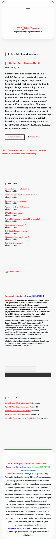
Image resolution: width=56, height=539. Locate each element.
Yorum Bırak (35, 137)
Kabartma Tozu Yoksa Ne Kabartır (17, 411)
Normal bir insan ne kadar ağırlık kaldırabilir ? (22, 219)
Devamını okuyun (16, 137)
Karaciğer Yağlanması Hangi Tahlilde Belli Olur (22, 418)
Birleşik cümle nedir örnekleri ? (17, 231)
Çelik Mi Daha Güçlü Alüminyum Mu (18, 403)
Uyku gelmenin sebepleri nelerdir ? (18, 189)
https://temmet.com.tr (34, 150)
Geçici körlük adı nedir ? (14, 243)
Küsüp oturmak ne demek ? (15, 225)
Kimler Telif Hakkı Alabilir (25, 63)
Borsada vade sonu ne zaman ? (16, 201)
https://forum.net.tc (12, 150)
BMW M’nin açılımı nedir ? (14, 213)
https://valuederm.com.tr (15, 153)
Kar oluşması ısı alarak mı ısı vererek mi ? (21, 195)
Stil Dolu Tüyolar (28, 28)
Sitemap (32, 153)
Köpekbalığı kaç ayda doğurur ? (17, 237)
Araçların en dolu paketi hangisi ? (17, 207)
